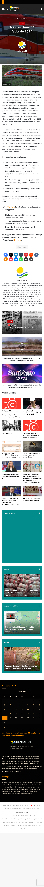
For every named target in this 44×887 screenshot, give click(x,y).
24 (4, 724)
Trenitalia (11, 207)
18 (10, 719)
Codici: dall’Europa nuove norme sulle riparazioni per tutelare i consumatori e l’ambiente (11, 415)
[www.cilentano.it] (14, 9)
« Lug (3, 733)
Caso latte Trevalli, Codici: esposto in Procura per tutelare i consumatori (31, 438)
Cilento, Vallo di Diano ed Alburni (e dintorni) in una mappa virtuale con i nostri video (21, 635)
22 (33, 719)
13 (22, 715)
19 (16, 719)
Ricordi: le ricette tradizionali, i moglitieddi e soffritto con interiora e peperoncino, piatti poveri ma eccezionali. (21, 597)
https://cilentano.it (22, 818)
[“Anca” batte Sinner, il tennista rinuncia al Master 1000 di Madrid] (32, 403)
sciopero (22, 247)
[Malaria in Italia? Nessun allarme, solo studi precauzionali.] (32, 450)
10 (4, 715)
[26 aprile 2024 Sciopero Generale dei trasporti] (32, 497)
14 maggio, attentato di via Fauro (19, 328)
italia (25, 19)
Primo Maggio (7, 435)
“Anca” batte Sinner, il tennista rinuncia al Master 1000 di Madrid (31, 413)
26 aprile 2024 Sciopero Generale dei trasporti (32, 505)
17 (4, 719)
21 (28, 719)
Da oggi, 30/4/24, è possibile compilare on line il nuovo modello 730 (11, 460)
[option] (22, 322)
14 (28, 715)
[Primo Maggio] (11, 427)
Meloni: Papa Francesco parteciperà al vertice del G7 (11, 480)
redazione (21, 51)
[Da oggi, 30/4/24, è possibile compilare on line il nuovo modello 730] (11, 450)
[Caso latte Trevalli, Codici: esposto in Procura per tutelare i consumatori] (32, 427)
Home (20, 19)
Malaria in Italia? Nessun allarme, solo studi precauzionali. (32, 460)
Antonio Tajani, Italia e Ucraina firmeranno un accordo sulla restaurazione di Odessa (11, 507)
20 (22, 719)
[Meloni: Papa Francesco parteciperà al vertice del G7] (11, 470)
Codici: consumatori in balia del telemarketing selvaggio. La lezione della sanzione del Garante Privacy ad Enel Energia (32, 483)
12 (16, 715)
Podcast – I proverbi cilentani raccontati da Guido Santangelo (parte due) (19, 671)
